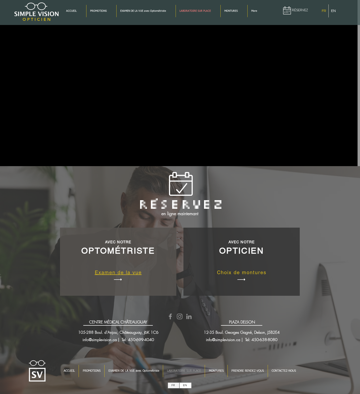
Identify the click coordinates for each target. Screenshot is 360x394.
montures (254, 272)
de (237, 272)
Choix (224, 272)
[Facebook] (170, 316)
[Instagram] (179, 316)
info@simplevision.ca (100, 339)
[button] (36, 19)
